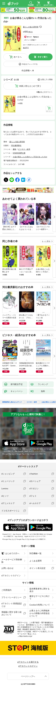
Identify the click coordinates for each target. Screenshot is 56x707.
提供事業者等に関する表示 (39, 590)
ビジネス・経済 (24, 149)
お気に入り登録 (46, 79)
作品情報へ (27, 70)
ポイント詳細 (29, 40)
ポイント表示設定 (37, 568)
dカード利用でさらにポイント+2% (34, 45)
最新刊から (48, 92)
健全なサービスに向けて (39, 597)
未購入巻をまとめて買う (30, 86)
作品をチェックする (30, 64)
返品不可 (26, 48)
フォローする (40, 26)
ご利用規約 (6, 590)
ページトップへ (28, 676)
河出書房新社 (16, 145)
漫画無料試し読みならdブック (12, 402)
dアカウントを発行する (28, 662)
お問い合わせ (7, 568)
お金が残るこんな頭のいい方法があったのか (34, 98)
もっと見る (46, 241)
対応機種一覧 (35, 553)
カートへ (17, 57)
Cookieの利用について (39, 605)
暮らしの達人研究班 (30, 27)
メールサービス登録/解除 (11, 560)
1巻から (39, 92)
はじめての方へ (12, 553)
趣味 (14, 149)
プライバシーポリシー (11, 597)
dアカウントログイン (11, 575)
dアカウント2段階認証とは (11, 604)
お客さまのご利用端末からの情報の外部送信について (39, 613)
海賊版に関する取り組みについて (11, 613)
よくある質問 (35, 561)
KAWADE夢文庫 (19, 153)
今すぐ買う (43, 57)
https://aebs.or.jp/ (25, 636)
